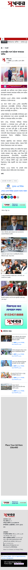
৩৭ (7, 521)
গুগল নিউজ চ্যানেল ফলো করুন (16, 191)
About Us (6, 549)
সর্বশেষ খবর (7, 331)
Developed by (10, 547)
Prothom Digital (8, 563)
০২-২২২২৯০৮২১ (9, 543)
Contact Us (12, 549)
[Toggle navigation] (2, 39)
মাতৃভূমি (6, 48)
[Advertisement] (14, 23)
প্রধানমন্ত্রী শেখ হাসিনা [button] (7, 181)
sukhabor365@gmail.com (12, 545)
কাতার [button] (15, 181)
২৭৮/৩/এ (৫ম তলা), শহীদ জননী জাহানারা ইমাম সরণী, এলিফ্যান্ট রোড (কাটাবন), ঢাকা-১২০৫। (13, 539)
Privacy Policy (19, 549)
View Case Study (19, 563)
